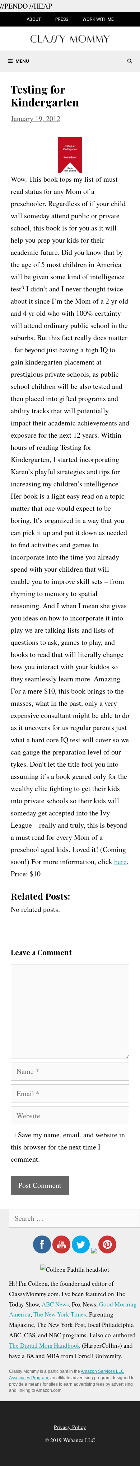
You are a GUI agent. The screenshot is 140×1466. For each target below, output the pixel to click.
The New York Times (59, 1314)
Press (61, 19)
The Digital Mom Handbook (44, 1345)
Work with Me (98, 19)
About (34, 19)
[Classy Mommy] (70, 38)
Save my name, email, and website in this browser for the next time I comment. (68, 1147)
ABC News (55, 1304)
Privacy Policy (70, 1427)
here (120, 861)
